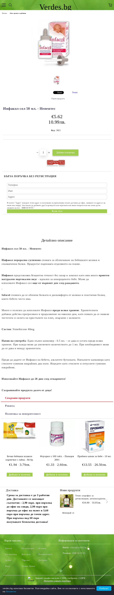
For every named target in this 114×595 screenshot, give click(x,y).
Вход (7, 566)
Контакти (26, 554)
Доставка (42, 560)
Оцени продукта (58, 99)
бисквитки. (11, 591)
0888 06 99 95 (78, 553)
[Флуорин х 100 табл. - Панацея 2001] (57, 446)
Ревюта (10, 405)
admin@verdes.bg (78, 547)
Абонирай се (68, 513)
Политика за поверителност (23, 413)
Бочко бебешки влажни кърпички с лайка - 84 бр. (20, 458)
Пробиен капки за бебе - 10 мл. (94, 456)
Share (59, 93)
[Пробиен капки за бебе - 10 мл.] (94, 453)
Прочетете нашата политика (57, 581)
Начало (4, 13)
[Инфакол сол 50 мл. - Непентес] (57, 70)
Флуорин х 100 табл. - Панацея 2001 (57, 458)
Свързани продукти (17, 397)
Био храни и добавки (18, 13)
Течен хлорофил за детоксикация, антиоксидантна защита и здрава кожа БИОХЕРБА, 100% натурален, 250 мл (90, 497)
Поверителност (45, 554)
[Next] (106, 501)
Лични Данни (28, 566)
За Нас (8, 560)
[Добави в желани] (109, 144)
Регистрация (28, 548)
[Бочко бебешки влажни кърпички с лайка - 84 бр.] (19, 439)
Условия (42, 548)
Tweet (75, 92)
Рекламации (11, 554)
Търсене (26, 560)
